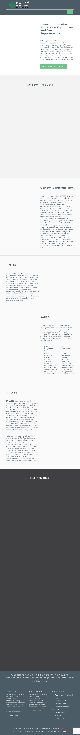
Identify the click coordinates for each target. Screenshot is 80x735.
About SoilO (17, 731)
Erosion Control (61, 704)
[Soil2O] (19, 4)
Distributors (60, 713)
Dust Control (60, 701)
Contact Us (19, 678)
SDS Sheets (59, 715)
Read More (13, 715)
